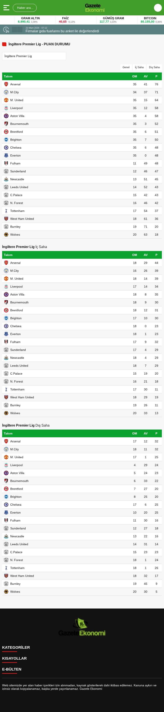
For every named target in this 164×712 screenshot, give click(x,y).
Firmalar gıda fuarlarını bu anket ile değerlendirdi (62, 31)
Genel (126, 67)
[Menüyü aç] (7, 7)
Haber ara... (24, 7)
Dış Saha (154, 67)
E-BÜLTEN (11, 669)
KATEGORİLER (16, 647)
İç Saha (139, 67)
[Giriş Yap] (158, 8)
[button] (14, 29)
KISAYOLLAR (14, 658)
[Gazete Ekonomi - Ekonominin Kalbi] (94, 7)
